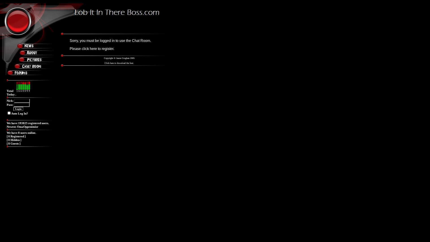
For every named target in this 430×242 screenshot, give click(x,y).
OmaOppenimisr (27, 126)
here (93, 49)
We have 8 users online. (21, 132)
